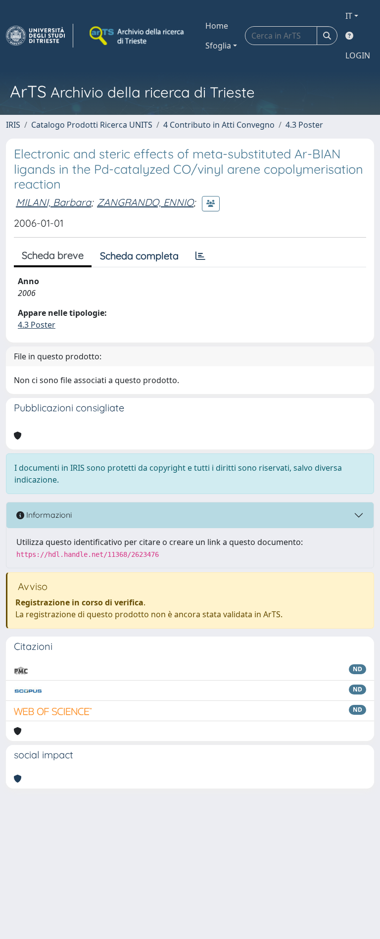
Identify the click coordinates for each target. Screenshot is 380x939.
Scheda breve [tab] (53, 255)
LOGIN (357, 55)
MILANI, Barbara (53, 202)
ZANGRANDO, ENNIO (145, 202)
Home (216, 25)
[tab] (200, 256)
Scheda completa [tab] (139, 255)
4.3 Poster (304, 124)
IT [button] (348, 15)
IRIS (13, 124)
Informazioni (48, 515)
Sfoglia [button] (218, 45)
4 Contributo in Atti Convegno (219, 124)
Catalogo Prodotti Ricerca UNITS (91, 124)
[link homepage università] (137, 36)
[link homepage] (39, 36)
